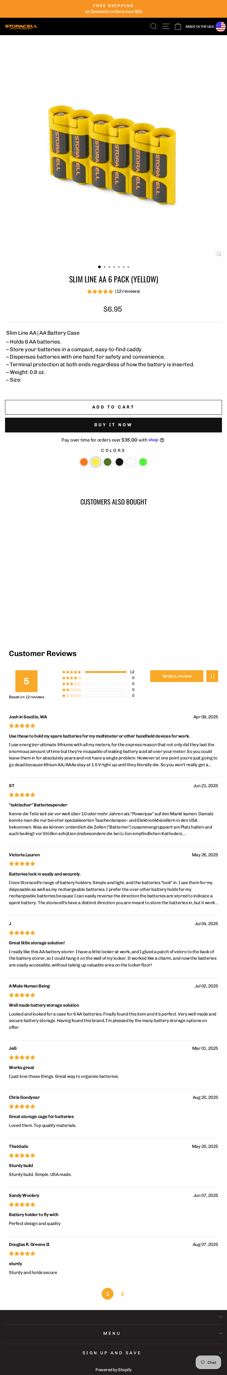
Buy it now (113, 424)
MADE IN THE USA (200, 27)
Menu (112, 1333)
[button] (84, 462)
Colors (113, 450)
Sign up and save (112, 1353)
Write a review (177, 676)
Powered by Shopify (113, 1369)
